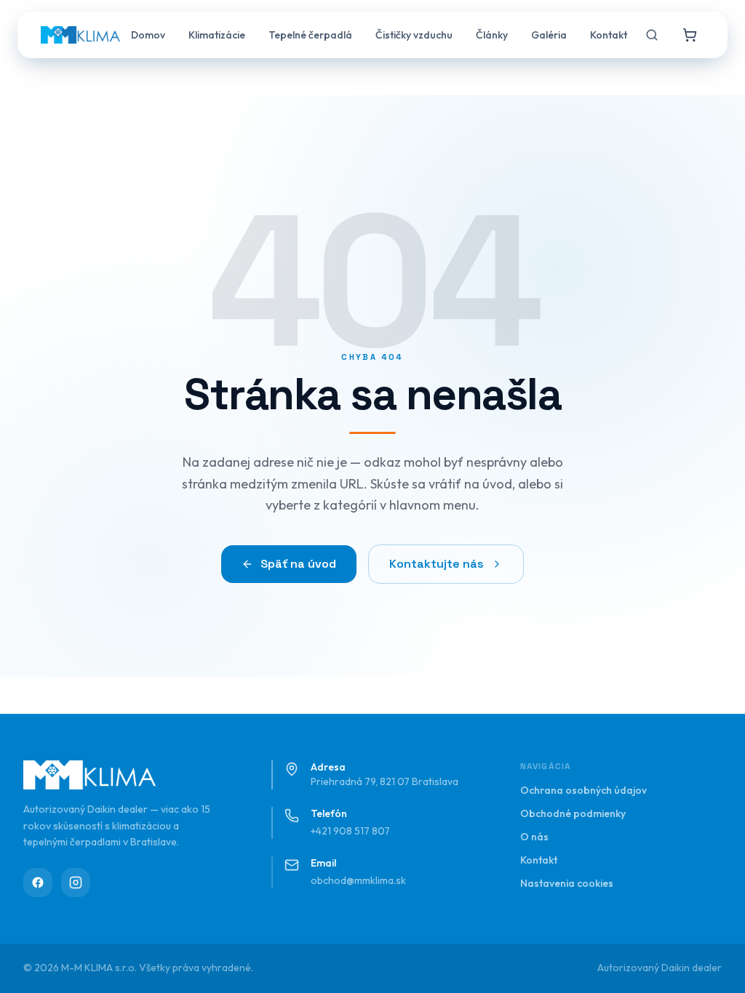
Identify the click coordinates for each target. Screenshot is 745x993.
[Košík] (689, 34)
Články (492, 34)
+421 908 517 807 (350, 830)
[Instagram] (75, 882)
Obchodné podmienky (573, 813)
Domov (148, 34)
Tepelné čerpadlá (310, 34)
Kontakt (608, 34)
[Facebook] (37, 882)
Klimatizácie (216, 34)
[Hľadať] (651, 34)
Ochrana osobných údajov (583, 790)
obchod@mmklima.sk (358, 880)
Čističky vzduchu (414, 34)
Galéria (549, 34)
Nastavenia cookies (566, 883)
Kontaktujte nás (436, 563)
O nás (534, 836)
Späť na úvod (298, 563)
